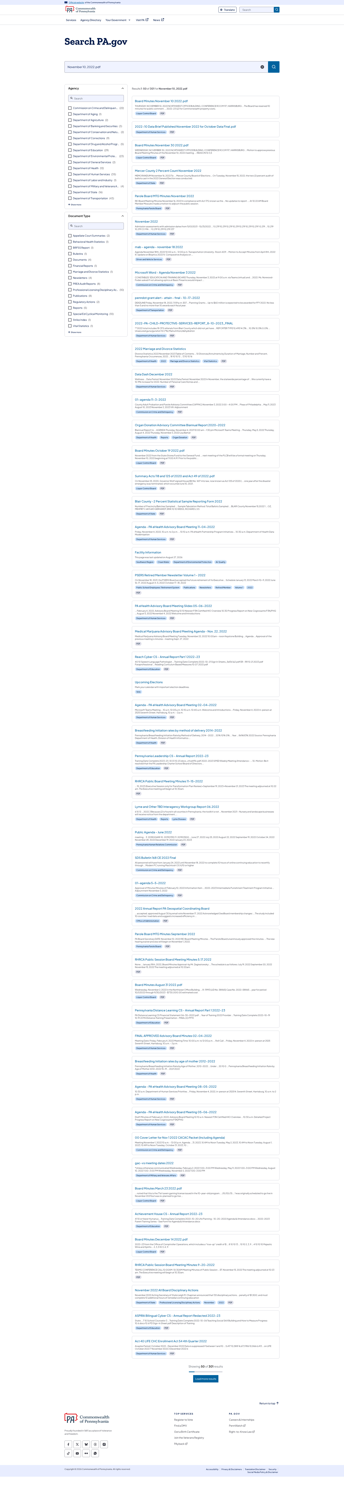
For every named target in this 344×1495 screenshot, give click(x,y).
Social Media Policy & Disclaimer (262, 1472)
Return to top (267, 1403)
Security (272, 1469)
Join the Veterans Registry (189, 1437)
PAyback (179, 1443)
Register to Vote (183, 1419)
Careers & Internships (241, 1419)
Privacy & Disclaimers (231, 1469)
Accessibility (212, 1469)
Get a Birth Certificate (187, 1431)
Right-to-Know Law (240, 1431)
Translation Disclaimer (255, 1469)
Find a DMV (180, 1425)
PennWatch (236, 1425)
